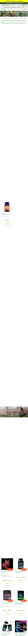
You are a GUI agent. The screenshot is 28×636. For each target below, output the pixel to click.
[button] (7, 223)
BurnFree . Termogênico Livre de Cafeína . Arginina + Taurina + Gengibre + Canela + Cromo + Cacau (20, 603)
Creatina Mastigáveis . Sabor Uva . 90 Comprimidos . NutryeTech (20, 572)
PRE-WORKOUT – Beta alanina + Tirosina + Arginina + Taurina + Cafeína (7, 603)
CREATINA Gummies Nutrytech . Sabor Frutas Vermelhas (6, 572)
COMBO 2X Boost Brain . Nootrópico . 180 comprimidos (6, 634)
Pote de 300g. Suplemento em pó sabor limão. (7, 606)
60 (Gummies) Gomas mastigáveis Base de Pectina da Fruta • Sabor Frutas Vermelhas (7, 575)
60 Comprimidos (18, 606)
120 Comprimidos (5, 216)
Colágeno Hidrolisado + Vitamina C (6, 214)
